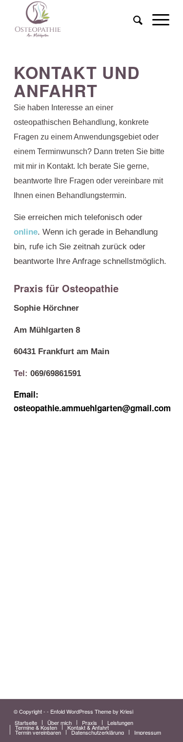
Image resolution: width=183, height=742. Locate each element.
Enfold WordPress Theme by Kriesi (91, 711)
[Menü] (155, 19)
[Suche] (132, 19)
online (26, 232)
